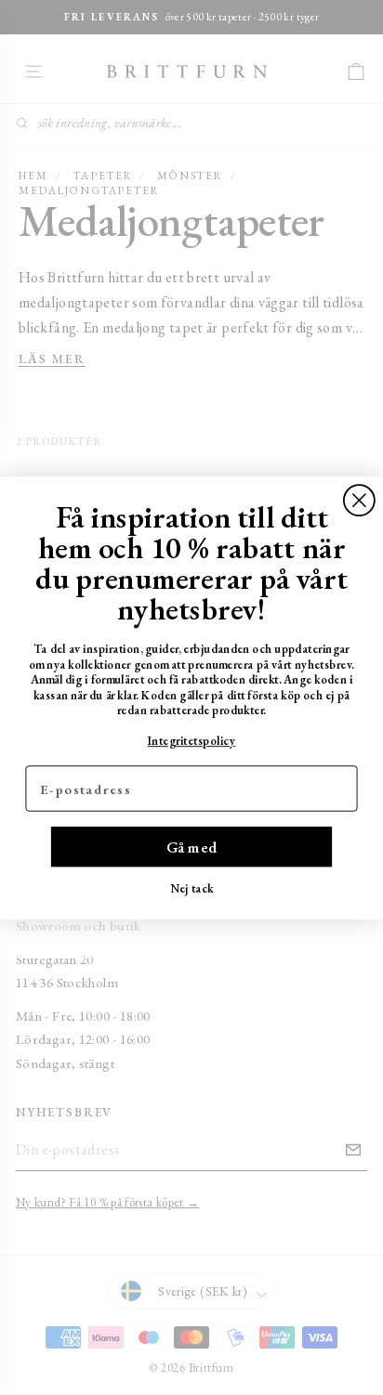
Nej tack (192, 887)
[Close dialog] (359, 500)
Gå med (192, 845)
